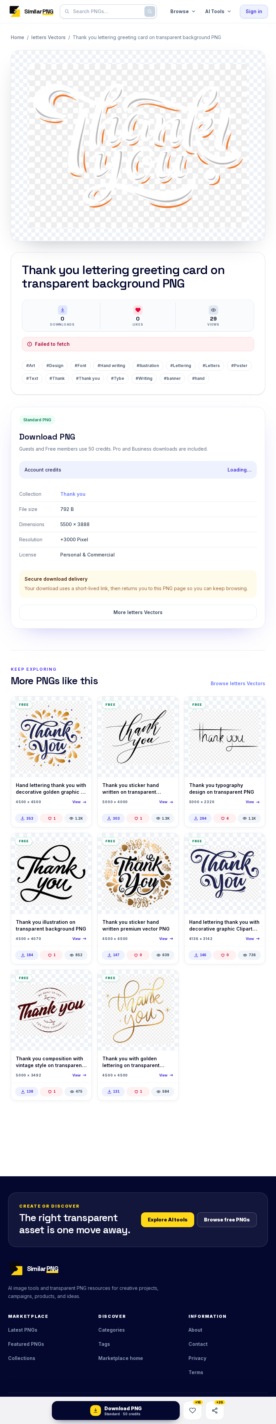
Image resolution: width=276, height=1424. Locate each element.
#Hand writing (111, 365)
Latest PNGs (22, 1330)
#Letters (211, 365)
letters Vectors (48, 37)
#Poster (239, 365)
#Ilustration (148, 365)
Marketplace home (120, 1358)
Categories (111, 1330)
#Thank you (88, 378)
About (195, 1330)
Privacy (197, 1358)
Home (17, 37)
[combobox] (107, 11)
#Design (54, 365)
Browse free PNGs (227, 1219)
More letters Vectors (138, 612)
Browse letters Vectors (238, 683)
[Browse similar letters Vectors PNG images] (80, 707)
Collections (21, 1358)
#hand (198, 378)
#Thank (57, 378)
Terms (195, 1372)
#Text (32, 378)
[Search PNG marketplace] (149, 11)
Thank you (72, 494)
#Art (30, 365)
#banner (172, 378)
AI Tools (215, 11)
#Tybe (117, 378)
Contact (198, 1344)
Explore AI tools (167, 1219)
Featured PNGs (26, 1344)
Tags (104, 1344)
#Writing (144, 378)
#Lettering (180, 365)
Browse (179, 11)
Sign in (254, 11)
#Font (80, 365)
